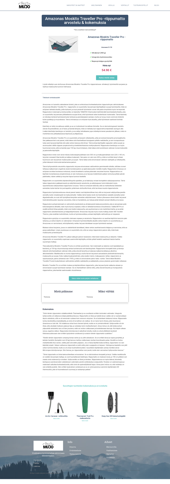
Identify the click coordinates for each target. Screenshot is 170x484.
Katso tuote (56, 418)
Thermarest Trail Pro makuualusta (85, 417)
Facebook (37, 460)
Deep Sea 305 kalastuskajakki (113, 416)
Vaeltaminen (96, 5)
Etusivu (73, 447)
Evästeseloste (75, 450)
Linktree (37, 466)
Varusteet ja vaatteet (76, 5)
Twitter (36, 463)
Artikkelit (110, 457)
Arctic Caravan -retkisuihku (56, 416)
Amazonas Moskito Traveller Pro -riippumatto (106, 38)
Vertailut (125, 5)
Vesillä (111, 5)
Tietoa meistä (75, 454)
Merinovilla (111, 447)
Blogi (156, 5)
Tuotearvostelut (140, 5)
